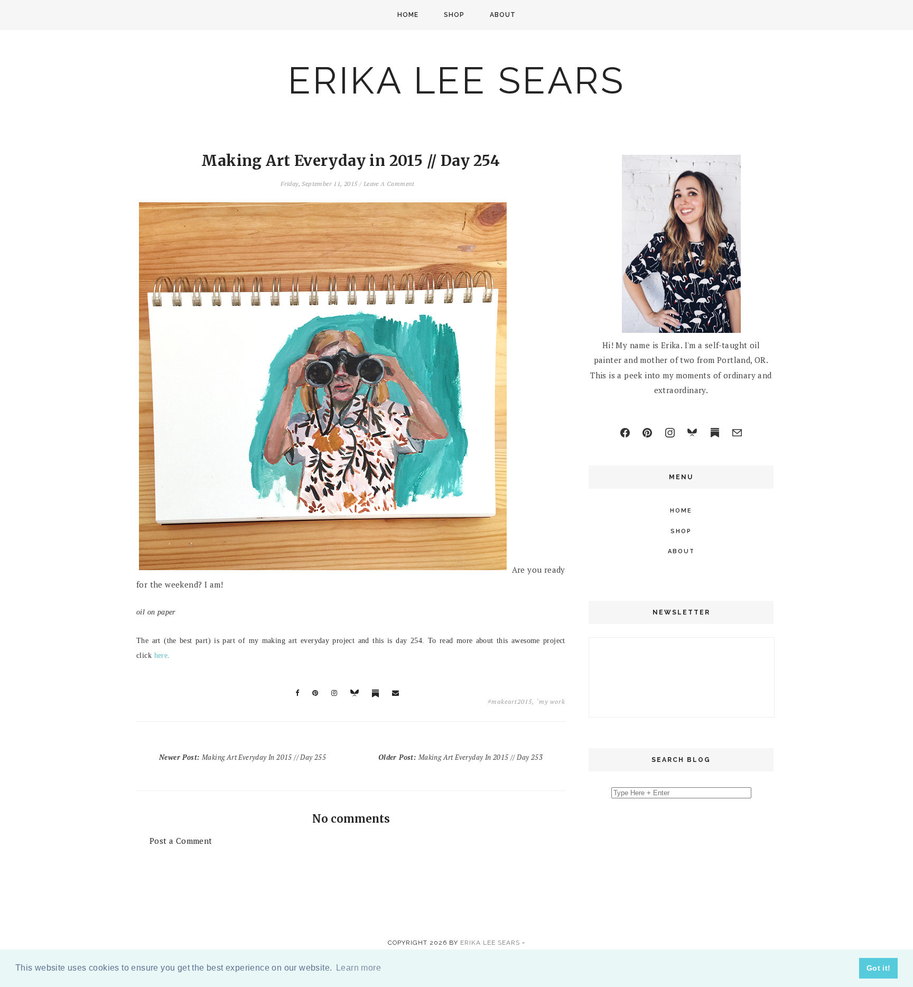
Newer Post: (242, 757)
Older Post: (460, 757)
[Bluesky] (692, 432)
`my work (550, 701)
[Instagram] (670, 432)
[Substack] (715, 432)
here (161, 655)
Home (407, 14)
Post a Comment (181, 840)
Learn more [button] (358, 967)
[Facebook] (625, 432)
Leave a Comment (389, 184)
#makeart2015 (510, 701)
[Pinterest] (647, 432)
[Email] (737, 432)
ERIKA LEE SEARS (456, 80)
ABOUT (503, 14)
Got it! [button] (879, 968)
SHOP (454, 14)
